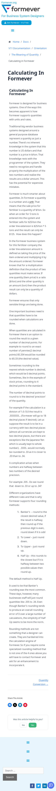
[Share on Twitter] (15, 705)
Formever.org (9, 2)
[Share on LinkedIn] (20, 705)
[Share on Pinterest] (25, 705)
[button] (12, 30)
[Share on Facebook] (10, 705)
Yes (32, 725)
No (23, 725)
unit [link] (31, 201)
